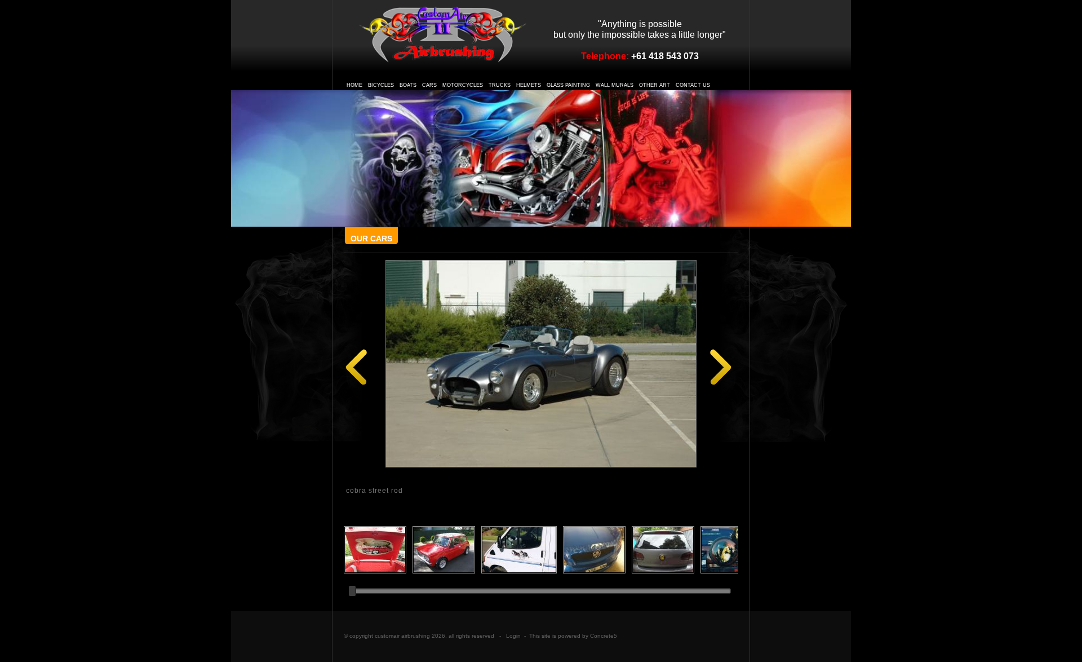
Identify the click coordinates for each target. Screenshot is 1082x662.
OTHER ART (654, 85)
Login (513, 636)
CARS (429, 85)
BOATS (408, 85)
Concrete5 (603, 636)
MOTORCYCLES (462, 85)
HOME (354, 85)
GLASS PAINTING (568, 85)
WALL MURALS (614, 85)
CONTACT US (693, 85)
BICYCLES (381, 85)
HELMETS (528, 85)
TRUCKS (500, 85)
